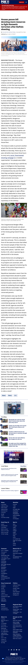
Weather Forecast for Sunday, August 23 (9, 490)
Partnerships (4, 641)
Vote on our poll (4, 532)
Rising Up (3, 571)
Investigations (4, 573)
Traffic (14, 506)
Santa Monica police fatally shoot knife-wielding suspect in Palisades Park (9, 481)
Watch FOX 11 (17, 548)
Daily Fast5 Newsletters (3, 600)
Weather (15, 502)
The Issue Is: (4, 552)
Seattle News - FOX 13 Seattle (17, 613)
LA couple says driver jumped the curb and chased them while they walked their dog (17, 445)
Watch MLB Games (17, 625)
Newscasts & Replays (17, 553)
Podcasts (3, 598)
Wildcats (15, 534)
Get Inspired (3, 570)
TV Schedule (3, 623)
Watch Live (21, 2)
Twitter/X (3, 593)
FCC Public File (4, 630)
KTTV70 (3, 579)
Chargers (15, 525)
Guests (2, 524)
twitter (11, 650)
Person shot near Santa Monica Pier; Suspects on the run (9, 469)
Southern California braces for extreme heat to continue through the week (18, 433)
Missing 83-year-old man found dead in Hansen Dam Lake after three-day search (17, 421)
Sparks (14, 545)
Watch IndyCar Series (17, 629)
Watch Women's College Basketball (17, 634)
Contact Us (3, 639)
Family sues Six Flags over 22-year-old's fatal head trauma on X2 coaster (18, 427)
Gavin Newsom (16, 591)
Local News (4, 466)
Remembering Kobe (5, 578)
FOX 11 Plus (3, 637)
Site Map (3, 642)
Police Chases (4, 507)
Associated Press (19, 32)
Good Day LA (5, 522)
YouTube (3, 590)
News (25, 32)
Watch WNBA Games (17, 637)
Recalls (2, 514)
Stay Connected (6, 583)
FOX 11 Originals (4, 550)
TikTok (2, 588)
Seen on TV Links (5, 530)
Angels (14, 532)
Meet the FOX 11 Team (5, 621)
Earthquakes (15, 511)
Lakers (14, 527)
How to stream (4, 595)
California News (4, 506)
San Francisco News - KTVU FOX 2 (17, 607)
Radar (14, 507)
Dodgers (15, 530)
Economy (3, 606)
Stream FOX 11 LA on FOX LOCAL (12, 402)
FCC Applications (4, 631)
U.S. (15, 395)
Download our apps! (5, 596)
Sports (15, 522)
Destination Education (3, 568)
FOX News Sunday (5, 517)
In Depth (3, 553)
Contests (3, 619)
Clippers (14, 529)
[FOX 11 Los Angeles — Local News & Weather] (5, 2)
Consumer (3, 512)
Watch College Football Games (16, 623)
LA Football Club (16, 539)
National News (4, 509)
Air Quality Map (16, 509)
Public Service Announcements (4, 634)
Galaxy (14, 543)
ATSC (2, 636)
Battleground (16, 595)
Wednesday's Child (5, 555)
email (19, 650)
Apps (14, 555)
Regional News (17, 604)
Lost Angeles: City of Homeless (5, 559)
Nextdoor (3, 591)
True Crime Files (4, 557)
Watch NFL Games (17, 620)
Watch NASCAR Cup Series (17, 627)
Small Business (4, 608)
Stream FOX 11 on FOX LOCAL (17, 551)
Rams (14, 524)
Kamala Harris (16, 593)
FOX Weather (16, 518)
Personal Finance (5, 609)
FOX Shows (3, 625)
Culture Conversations (4, 575)
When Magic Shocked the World (6, 565)
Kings (14, 535)
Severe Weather (16, 515)
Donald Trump (16, 588)
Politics (2, 515)
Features (4, 548)
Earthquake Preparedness (16, 513)
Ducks (14, 537)
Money (3, 604)
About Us (4, 617)
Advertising (3, 628)
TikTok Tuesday (4, 534)
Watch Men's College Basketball (17, 632)
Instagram (3, 586)
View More (23, 466)
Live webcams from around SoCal (17, 557)
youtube (16, 650)
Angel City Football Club (17, 541)
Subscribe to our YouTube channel (13, 451)
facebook (9, 650)
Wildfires (15, 517)
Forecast (15, 504)
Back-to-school (4, 529)
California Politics (16, 585)
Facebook (3, 585)
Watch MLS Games (17, 638)
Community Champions (3, 562)
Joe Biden (15, 590)
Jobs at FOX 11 (4, 626)
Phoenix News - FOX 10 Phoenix (17, 610)
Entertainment (4, 511)
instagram (14, 650)
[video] (23, 492)
